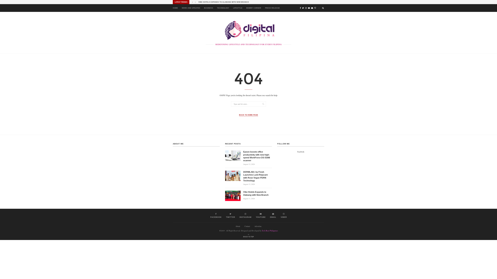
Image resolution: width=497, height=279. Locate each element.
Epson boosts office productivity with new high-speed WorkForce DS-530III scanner (256, 156)
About (238, 226)
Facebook (300, 151)
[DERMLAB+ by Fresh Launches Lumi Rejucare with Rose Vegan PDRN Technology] (233, 176)
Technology (223, 8)
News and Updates (191, 8)
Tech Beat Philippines (270, 230)
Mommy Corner (253, 8)
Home (175, 8)
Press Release (272, 8)
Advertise (257, 226)
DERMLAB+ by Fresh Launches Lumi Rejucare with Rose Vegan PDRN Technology (255, 176)
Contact (247, 226)
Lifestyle (237, 8)
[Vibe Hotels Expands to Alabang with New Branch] (233, 196)
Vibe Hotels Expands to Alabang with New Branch (223, 2)
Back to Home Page (248, 115)
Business (208, 8)
